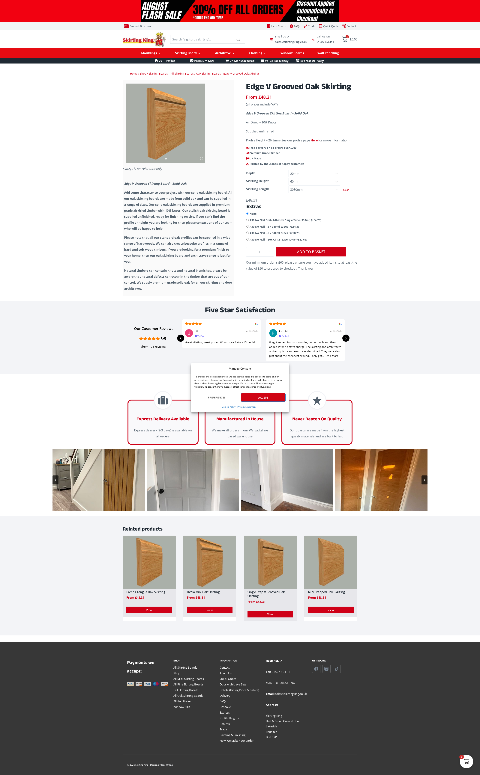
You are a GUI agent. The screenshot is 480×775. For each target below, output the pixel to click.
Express (225, 712)
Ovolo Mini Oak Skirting (203, 593)
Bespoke (225, 707)
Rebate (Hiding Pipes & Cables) (239, 690)
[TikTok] (337, 669)
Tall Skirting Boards (185, 690)
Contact (225, 667)
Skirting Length (257, 189)
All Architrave (181, 701)
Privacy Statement (246, 406)
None (253, 213)
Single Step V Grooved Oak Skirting (266, 595)
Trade (223, 729)
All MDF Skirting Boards (188, 679)
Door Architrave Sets (233, 684)
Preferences (217, 397)
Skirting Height (257, 181)
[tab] (166, 159)
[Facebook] (316, 669)
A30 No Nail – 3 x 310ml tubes (275, 226)
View (149, 610)
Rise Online (167, 764)
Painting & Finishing (232, 735)
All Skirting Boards (185, 667)
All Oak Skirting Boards (188, 695)
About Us (226, 673)
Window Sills (181, 707)
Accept (263, 397)
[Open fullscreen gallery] (201, 158)
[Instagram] (326, 669)
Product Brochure (141, 26)
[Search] (238, 39)
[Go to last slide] (55, 479)
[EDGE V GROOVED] (165, 123)
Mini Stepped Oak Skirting (326, 593)
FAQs (223, 701)
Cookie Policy (229, 406)
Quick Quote (228, 679)
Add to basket (311, 251)
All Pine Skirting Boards (188, 684)
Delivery (225, 695)
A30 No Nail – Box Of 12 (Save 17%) (278, 239)
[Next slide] (425, 479)
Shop (176, 673)
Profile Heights (229, 718)
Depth (250, 173)
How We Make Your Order (237, 740)
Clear (346, 189)
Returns (225, 724)
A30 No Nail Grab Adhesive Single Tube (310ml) (285, 220)
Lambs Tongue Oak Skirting (145, 593)
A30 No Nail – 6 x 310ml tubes (275, 233)
